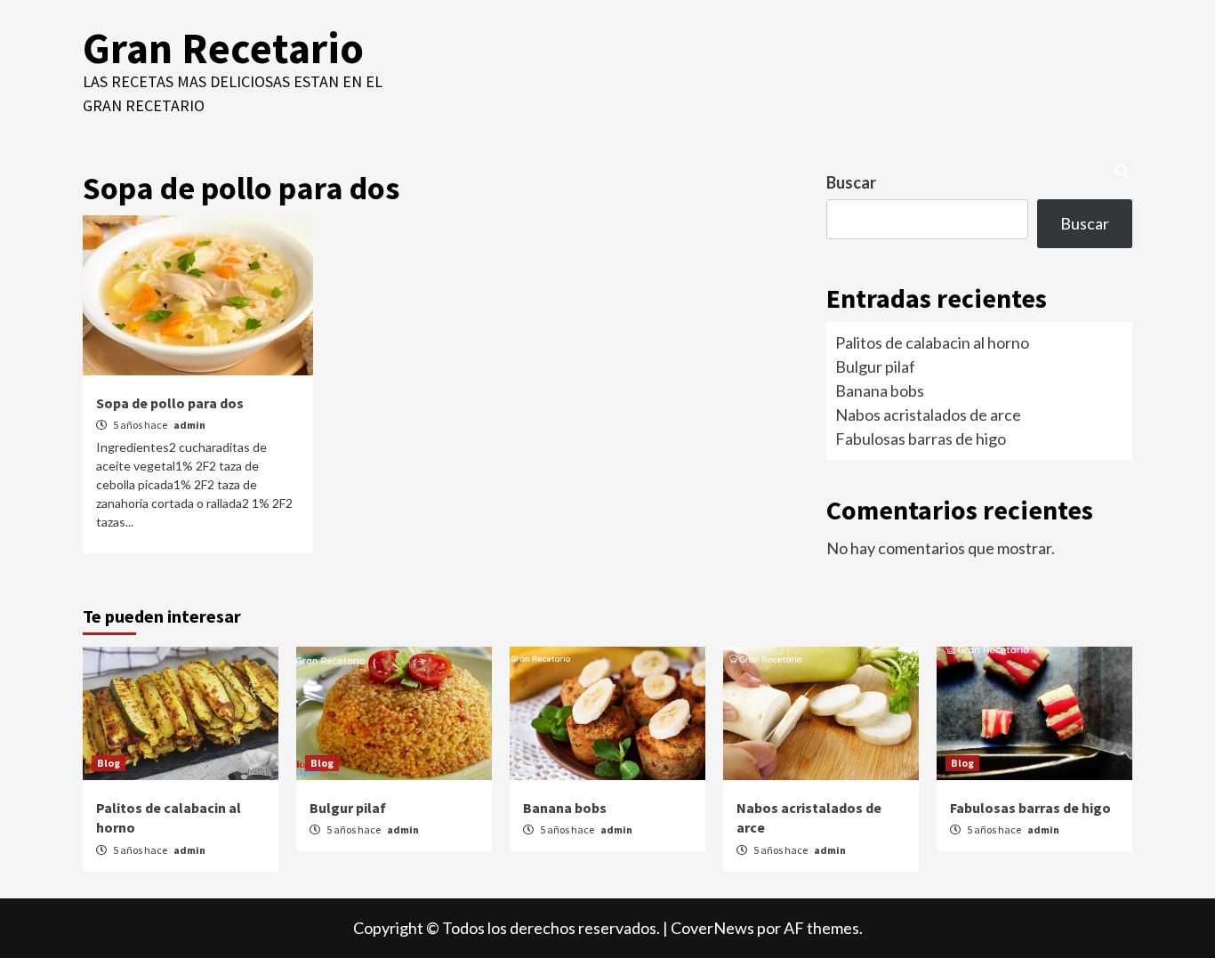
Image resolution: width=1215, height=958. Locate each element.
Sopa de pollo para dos (170, 403)
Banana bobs (879, 390)
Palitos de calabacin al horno (932, 342)
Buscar (851, 182)
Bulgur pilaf (875, 366)
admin (189, 424)
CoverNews (712, 928)
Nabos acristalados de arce (928, 414)
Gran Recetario (223, 48)
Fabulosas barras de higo (920, 438)
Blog (108, 762)
